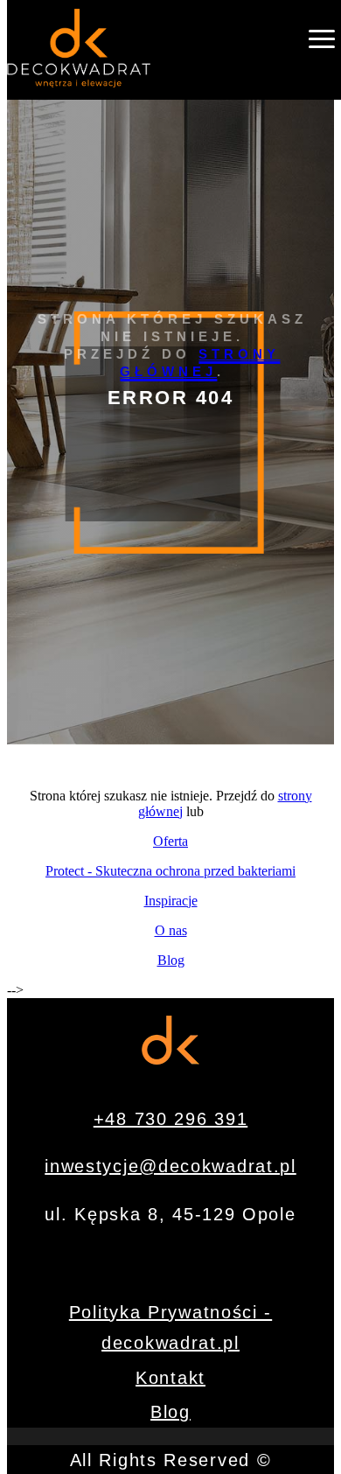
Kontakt (170, 1377)
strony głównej (200, 362)
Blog (170, 960)
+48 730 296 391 (171, 1118)
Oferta (170, 841)
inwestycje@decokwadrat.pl (170, 1166)
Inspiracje (171, 900)
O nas (171, 930)
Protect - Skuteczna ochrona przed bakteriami (170, 870)
